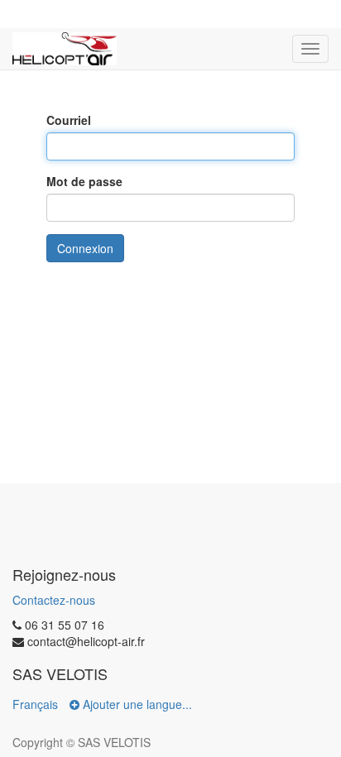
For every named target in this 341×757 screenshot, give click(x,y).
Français (35, 704)
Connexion (85, 248)
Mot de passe (84, 181)
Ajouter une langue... (135, 704)
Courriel (68, 120)
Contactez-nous (53, 600)
